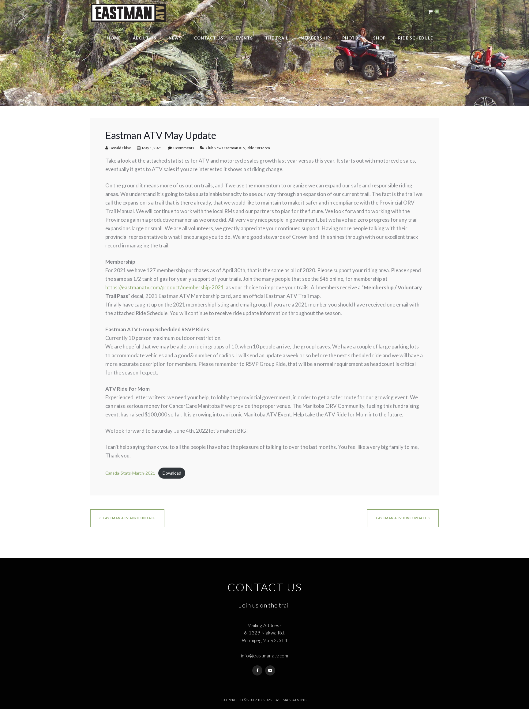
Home (114, 38)
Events (244, 38)
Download (172, 473)
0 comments (183, 147)
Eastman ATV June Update (401, 518)
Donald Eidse (120, 147)
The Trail (276, 38)
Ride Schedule (415, 38)
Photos (351, 38)
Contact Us (208, 38)
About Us (144, 38)
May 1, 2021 (152, 147)
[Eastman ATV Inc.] (128, 13)
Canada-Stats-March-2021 (130, 473)
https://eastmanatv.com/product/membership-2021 (164, 287)
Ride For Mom (258, 147)
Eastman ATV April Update (129, 518)
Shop (379, 38)
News (175, 38)
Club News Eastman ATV (225, 147)
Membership (315, 38)
